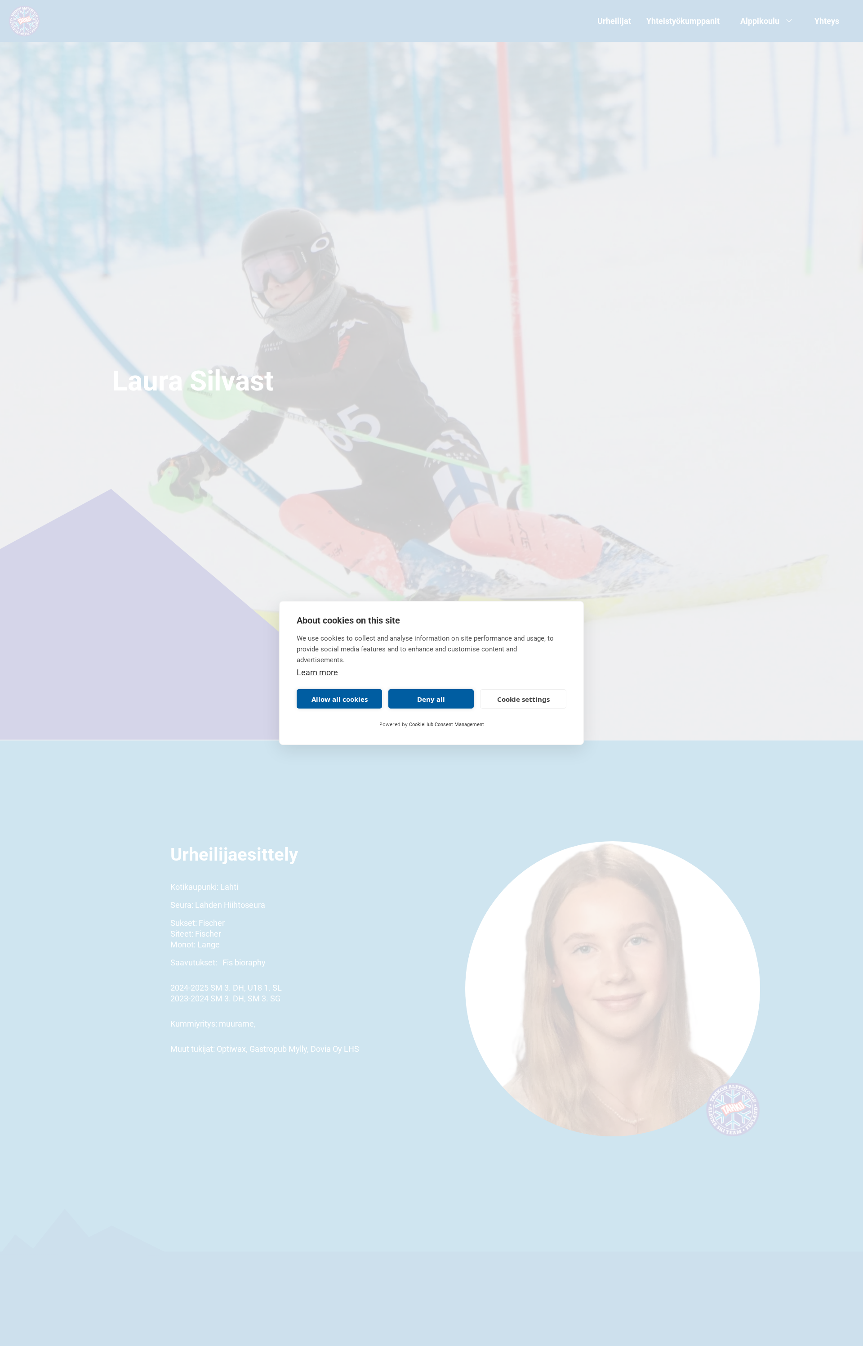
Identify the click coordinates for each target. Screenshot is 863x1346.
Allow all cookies (339, 699)
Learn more (317, 672)
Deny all (431, 699)
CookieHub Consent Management (446, 724)
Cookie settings (523, 699)
